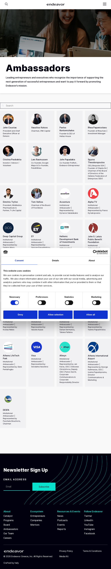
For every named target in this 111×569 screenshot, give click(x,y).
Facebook (89, 533)
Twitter (88, 515)
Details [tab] (55, 260)
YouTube (88, 524)
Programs (8, 520)
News (60, 515)
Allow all (90, 314)
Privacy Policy (66, 551)
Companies (36, 520)
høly (17, 563)
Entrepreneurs (37, 515)
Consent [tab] (19, 260)
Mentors (34, 524)
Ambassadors (10, 529)
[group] (13, 125)
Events (61, 524)
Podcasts (62, 520)
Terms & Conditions (92, 551)
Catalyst (8, 515)
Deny (20, 314)
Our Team (8, 533)
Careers (7, 537)
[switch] (42, 302)
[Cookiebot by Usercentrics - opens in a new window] (95, 252)
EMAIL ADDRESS (15, 479)
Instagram (89, 529)
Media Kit (64, 556)
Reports (61, 529)
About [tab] (92, 260)
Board (6, 524)
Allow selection (55, 314)
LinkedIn (88, 520)
